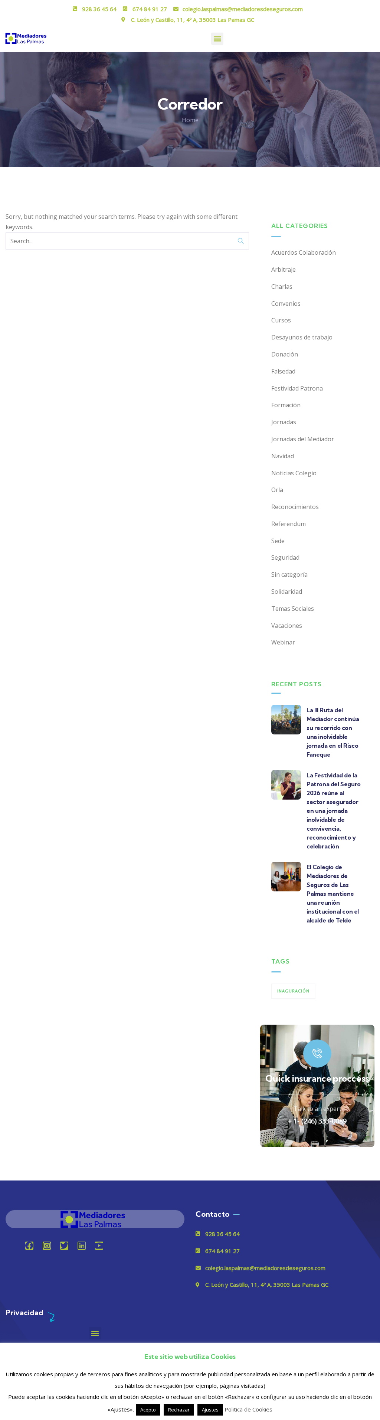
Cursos (281, 320)
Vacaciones (286, 626)
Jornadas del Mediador (302, 439)
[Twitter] (64, 1246)
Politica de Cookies (248, 1409)
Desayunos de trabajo (301, 337)
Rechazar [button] (179, 1409)
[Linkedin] (82, 1246)
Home (190, 120)
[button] (217, 39)
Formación (286, 405)
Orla (277, 490)
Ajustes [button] (210, 1409)
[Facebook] (29, 1246)
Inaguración (293, 991)
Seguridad (285, 557)
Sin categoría (289, 574)
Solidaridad (286, 591)
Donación (284, 354)
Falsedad (283, 371)
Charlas (281, 286)
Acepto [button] (148, 1409)
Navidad (282, 456)
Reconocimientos (295, 507)
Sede (278, 541)
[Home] (95, 1219)
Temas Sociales (292, 608)
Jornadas (283, 422)
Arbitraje (283, 269)
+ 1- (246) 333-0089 (317, 1120)
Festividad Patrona (297, 388)
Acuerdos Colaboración (303, 252)
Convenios (286, 303)
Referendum (288, 524)
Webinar (283, 642)
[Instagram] (47, 1246)
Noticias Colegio (294, 473)
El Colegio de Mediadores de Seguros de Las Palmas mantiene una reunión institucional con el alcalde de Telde (333, 893)
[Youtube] (99, 1246)
